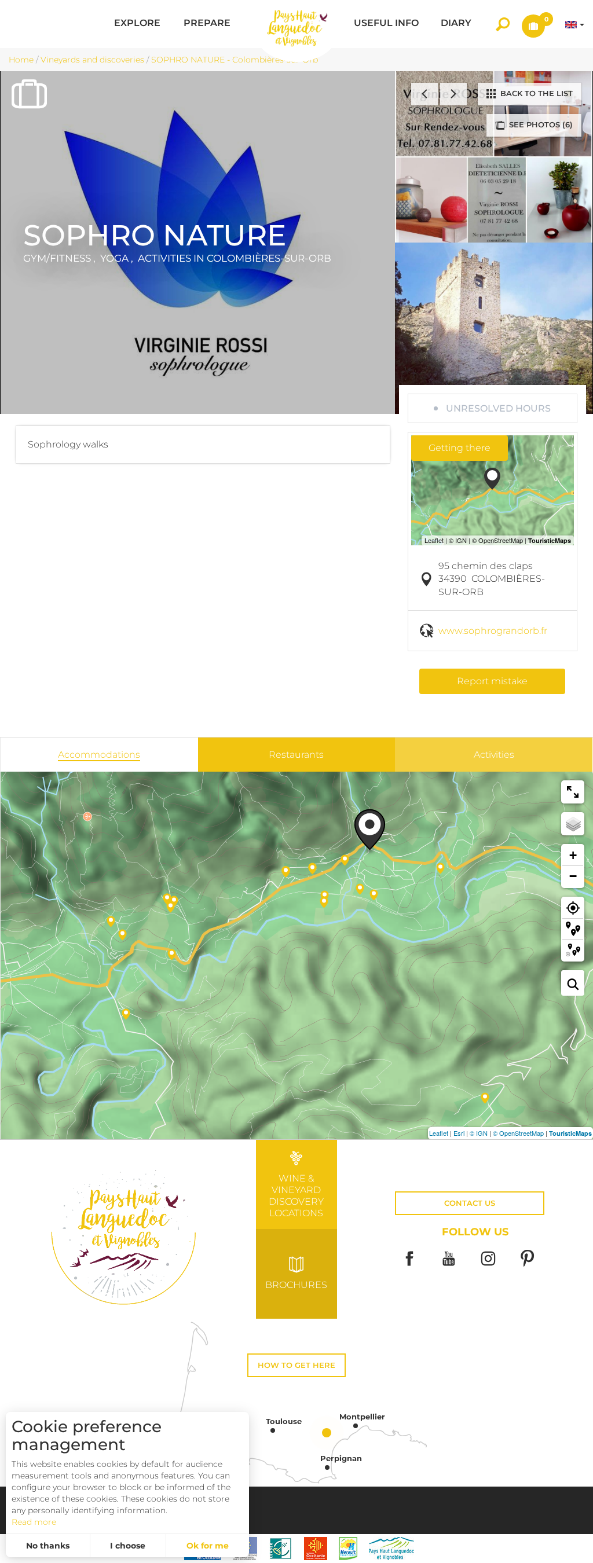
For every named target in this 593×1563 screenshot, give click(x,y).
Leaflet (438, 1133)
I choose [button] (127, 1545)
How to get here (296, 1365)
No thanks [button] (47, 1545)
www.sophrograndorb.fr (492, 630)
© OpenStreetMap (518, 1133)
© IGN (479, 1133)
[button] (137, 24)
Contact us (469, 1203)
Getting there (459, 447)
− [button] (573, 876)
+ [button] (573, 855)
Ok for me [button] (207, 1545)
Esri (458, 1133)
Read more (34, 1522)
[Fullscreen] (572, 792)
